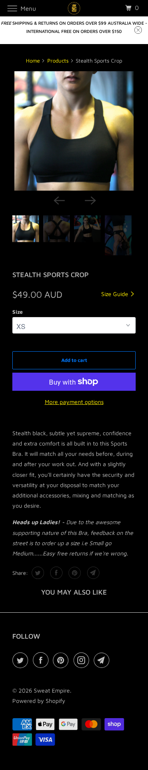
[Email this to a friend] (92, 573)
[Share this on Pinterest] (74, 573)
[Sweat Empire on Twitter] (21, 660)
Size (17, 311)
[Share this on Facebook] (55, 573)
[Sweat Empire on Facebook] (42, 660)
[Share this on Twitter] (37, 573)
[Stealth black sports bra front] (74, 131)
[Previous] (58, 200)
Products (58, 60)
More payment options (74, 401)
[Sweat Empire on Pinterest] (62, 660)
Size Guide (115, 293)
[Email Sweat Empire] (103, 660)
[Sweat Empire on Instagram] (83, 660)
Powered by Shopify (38, 700)
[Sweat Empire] (74, 8)
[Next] (90, 200)
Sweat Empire (52, 690)
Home (33, 60)
